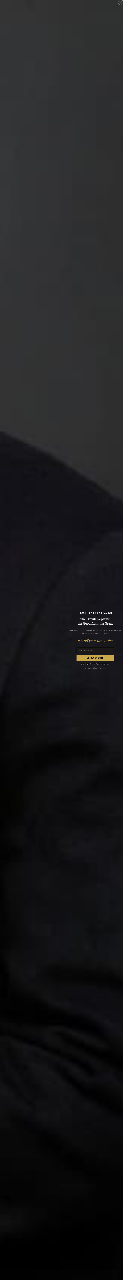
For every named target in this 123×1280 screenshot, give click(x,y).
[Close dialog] (120, 2)
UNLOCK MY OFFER (95, 658)
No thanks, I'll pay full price (95, 668)
